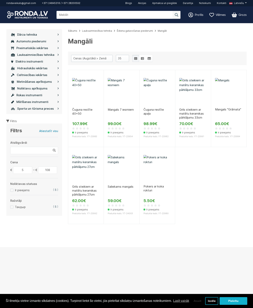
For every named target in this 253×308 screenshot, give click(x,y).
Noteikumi (205, 3)
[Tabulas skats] (149, 58)
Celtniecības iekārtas (32, 75)
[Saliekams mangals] (121, 169)
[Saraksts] (142, 58)
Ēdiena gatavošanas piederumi (135, 30)
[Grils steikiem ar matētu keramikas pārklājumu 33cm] (193, 92)
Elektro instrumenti (29, 61)
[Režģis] (135, 58)
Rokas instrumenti (29, 95)
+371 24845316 (51, 3)
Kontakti (221, 3)
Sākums (72, 30)
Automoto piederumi (31, 41)
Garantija (188, 3)
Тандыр (20, 207)
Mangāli (162, 30)
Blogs (128, 3)
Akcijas (142, 3)
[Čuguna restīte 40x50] (86, 92)
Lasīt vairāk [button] (181, 300)
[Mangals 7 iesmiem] (121, 92)
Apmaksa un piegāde (164, 3)
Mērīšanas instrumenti (32, 102)
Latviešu (238, 3)
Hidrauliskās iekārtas (32, 68)
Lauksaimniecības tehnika (35, 55)
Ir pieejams (22, 190)
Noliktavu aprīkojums (32, 88)
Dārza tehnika (27, 34)
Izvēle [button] (212, 300)
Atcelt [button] (197, 300)
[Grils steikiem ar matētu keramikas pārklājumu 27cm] (86, 169)
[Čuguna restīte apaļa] (157, 92)
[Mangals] (229, 92)
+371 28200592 (71, 3)
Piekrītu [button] (233, 300)
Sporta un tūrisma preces (35, 108)
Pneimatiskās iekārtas (32, 48)
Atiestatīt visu (48, 131)
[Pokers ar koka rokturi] (157, 169)
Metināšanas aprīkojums (34, 82)
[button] (238, 3)
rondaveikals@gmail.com (21, 3)
